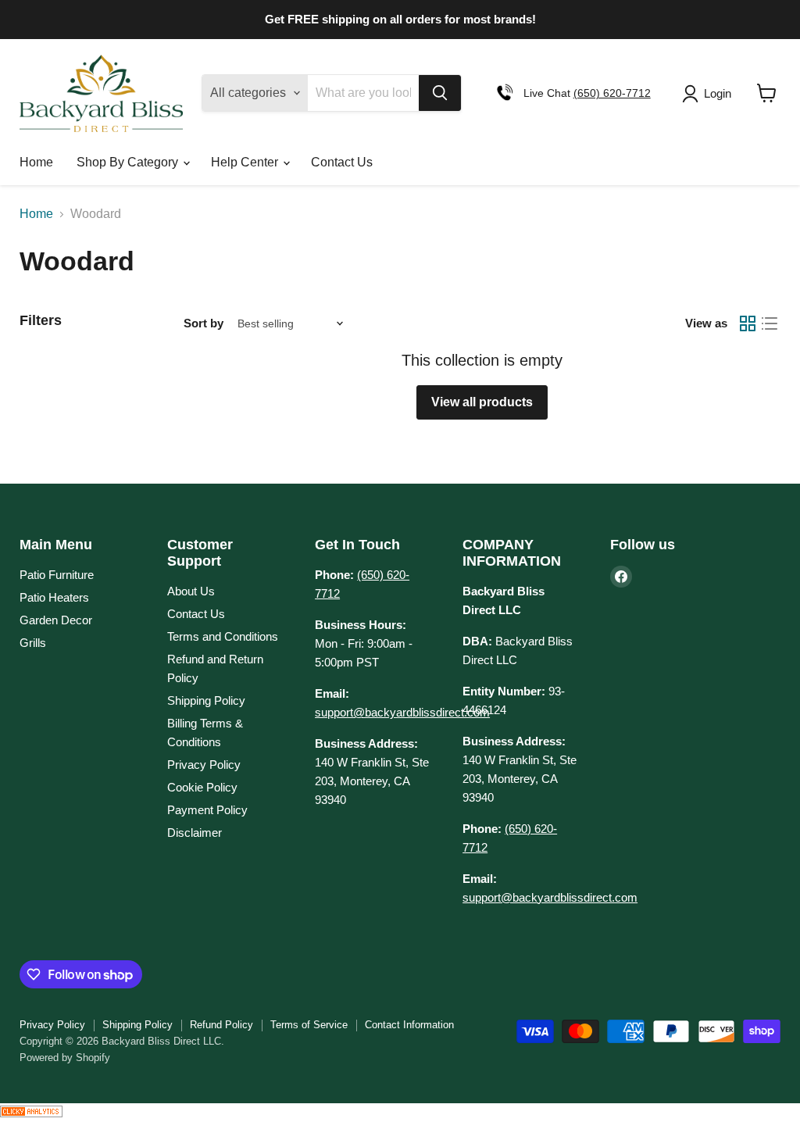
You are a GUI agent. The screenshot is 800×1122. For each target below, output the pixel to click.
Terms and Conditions (222, 636)
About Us (191, 591)
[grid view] (748, 323)
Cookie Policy (202, 787)
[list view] (769, 323)
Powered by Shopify (65, 1057)
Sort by (203, 323)
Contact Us (342, 162)
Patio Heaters (54, 597)
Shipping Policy (206, 700)
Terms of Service (309, 1025)
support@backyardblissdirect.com (402, 712)
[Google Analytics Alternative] (31, 1113)
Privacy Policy (204, 764)
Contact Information (409, 1025)
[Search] (440, 93)
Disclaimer (194, 832)
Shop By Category (129, 162)
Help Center (246, 162)
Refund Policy (221, 1025)
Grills (33, 642)
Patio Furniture (57, 574)
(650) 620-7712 (612, 93)
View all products (482, 402)
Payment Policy (207, 809)
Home (36, 162)
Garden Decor (56, 620)
